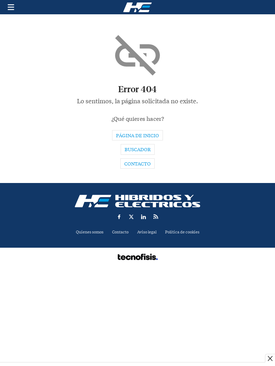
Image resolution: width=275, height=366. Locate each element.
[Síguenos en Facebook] (119, 217)
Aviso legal (146, 232)
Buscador (138, 149)
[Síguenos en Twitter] (131, 217)
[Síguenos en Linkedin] (144, 217)
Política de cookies (182, 232)
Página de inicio (137, 135)
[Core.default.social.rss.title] (156, 217)
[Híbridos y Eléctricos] (137, 201)
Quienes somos (89, 232)
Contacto (137, 164)
